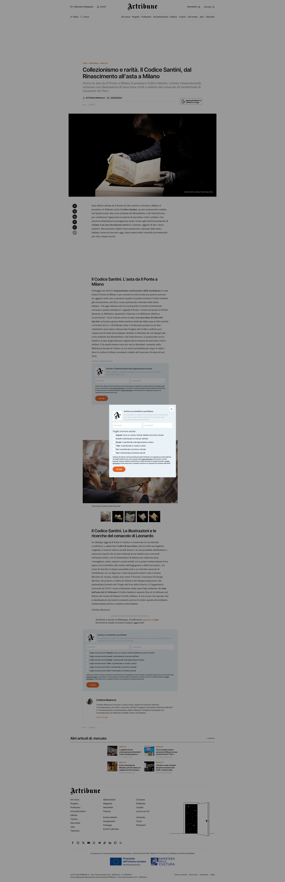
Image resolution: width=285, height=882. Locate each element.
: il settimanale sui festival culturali (130, 453)
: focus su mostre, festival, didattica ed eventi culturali (139, 435)
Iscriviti (119, 469)
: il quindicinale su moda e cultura (131, 446)
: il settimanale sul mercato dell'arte (132, 438)
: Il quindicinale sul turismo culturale (131, 449)
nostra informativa (147, 459)
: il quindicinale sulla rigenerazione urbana (134, 442)
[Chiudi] (171, 408)
